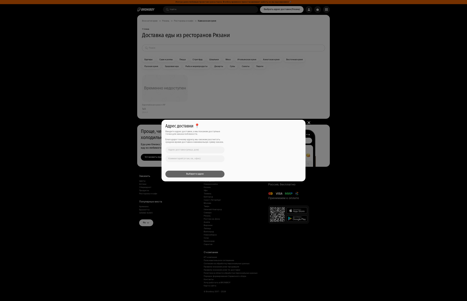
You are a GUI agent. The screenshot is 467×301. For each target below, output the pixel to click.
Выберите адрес (195, 174)
